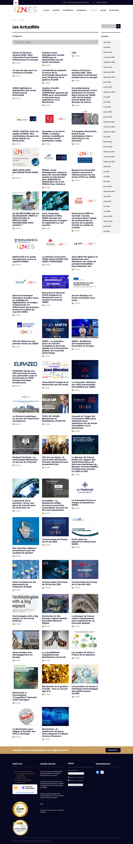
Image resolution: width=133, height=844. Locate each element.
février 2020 (107, 216)
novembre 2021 (108, 157)
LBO (41, 804)
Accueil (46, 10)
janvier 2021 (107, 186)
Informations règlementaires (24, 771)
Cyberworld (46, 841)
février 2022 (107, 142)
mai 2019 (106, 231)
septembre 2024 (109, 77)
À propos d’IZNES (21, 778)
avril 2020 (106, 211)
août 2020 (107, 196)
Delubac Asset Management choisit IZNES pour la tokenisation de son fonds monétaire (52, 795)
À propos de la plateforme (23, 780)
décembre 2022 (109, 122)
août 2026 (107, 42)
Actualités (93, 10)
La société (56, 10)
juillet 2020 (107, 201)
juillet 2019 (107, 226)
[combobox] (55, 42)
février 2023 (107, 112)
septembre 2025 (109, 62)
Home (14, 20)
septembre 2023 (109, 92)
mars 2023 (107, 107)
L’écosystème (81, 10)
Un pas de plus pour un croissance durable (52, 811)
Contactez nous (20, 782)
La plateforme (68, 10)
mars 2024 (107, 82)
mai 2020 (106, 206)
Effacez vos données (76, 780)
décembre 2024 (109, 72)
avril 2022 (106, 137)
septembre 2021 (109, 161)
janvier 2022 (107, 147)
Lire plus (18, 63)
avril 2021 (106, 181)
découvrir (112, 750)
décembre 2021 (108, 152)
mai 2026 (106, 47)
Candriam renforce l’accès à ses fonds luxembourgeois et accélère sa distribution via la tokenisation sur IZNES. (52, 784)
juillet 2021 (107, 166)
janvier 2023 (107, 117)
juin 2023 (106, 97)
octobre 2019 (107, 221)
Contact (103, 10)
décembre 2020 (109, 191)
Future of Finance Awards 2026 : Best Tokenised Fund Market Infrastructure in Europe (51, 773)
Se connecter (114, 10)
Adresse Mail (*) (73, 770)
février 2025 (107, 67)
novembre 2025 (109, 57)
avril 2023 (106, 102)
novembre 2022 (109, 127)
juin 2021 (106, 171)
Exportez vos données (77, 777)
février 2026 (107, 52)
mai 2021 (106, 176)
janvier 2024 (107, 87)
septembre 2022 (109, 132)
